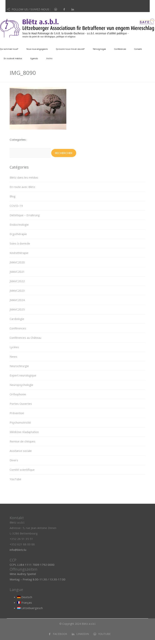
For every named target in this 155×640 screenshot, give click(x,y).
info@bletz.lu (18, 550)
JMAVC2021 (17, 272)
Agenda (34, 58)
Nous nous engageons (37, 49)
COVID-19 (16, 206)
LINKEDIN (82, 634)
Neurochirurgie (19, 366)
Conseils (138, 49)
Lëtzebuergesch (32, 608)
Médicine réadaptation (24, 432)
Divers (14, 460)
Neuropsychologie (21, 385)
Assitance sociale (21, 451)
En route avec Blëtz (22, 187)
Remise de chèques (22, 441)
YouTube (15, 479)
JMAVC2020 (17, 262)
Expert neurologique (23, 375)
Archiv (49, 58)
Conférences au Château (25, 338)
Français (26, 602)
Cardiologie (17, 319)
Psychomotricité (20, 422)
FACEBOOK (60, 634)
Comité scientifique (22, 469)
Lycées (14, 347)
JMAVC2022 (17, 281)
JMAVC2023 (17, 290)
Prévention (17, 413)
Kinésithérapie (19, 253)
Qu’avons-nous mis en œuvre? (70, 49)
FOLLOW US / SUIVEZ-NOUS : (31, 9)
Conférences (120, 49)
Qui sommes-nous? (9, 49)
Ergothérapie (18, 234)
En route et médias (13, 58)
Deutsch (26, 597)
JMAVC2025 (17, 309)
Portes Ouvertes (21, 403)
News (13, 356)
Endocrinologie (19, 224)
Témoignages (99, 49)
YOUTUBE (104, 634)
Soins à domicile (20, 243)
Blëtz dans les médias (24, 177)
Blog (13, 196)
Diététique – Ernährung (25, 215)
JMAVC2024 (17, 300)
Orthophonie (18, 394)
